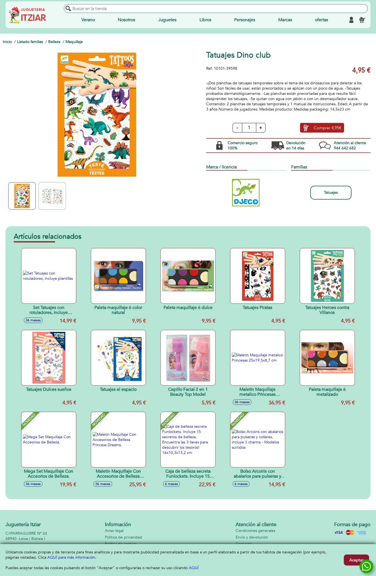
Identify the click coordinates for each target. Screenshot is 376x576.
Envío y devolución (252, 537)
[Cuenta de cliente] (351, 19)
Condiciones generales (255, 530)
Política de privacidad (123, 537)
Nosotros (126, 20)
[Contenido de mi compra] (362, 19)
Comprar (327, 128)
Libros (205, 20)
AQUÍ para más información (71, 557)
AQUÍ (194, 567)
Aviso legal (114, 530)
